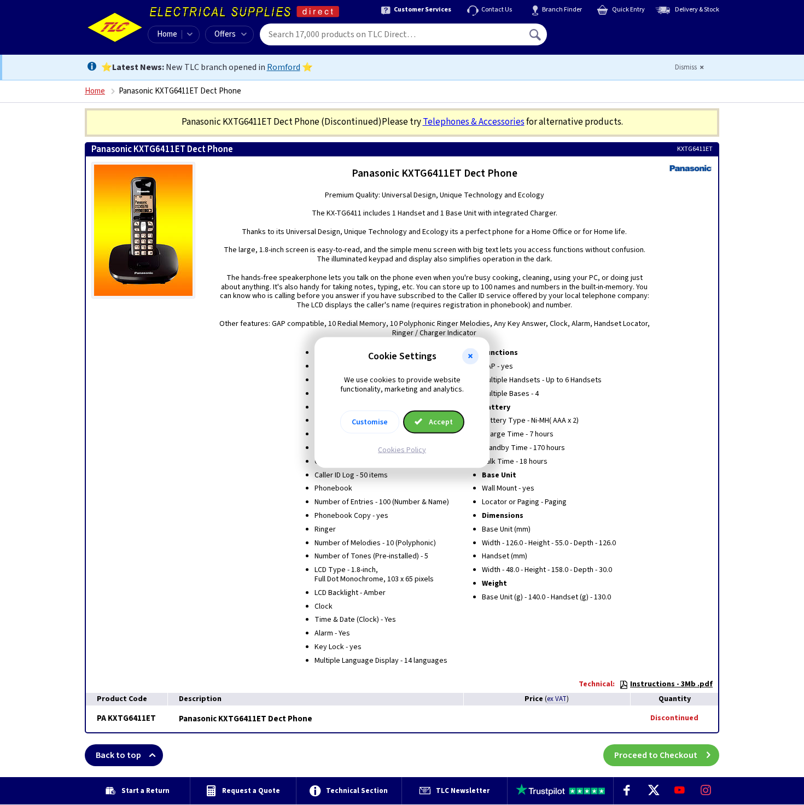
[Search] (536, 34)
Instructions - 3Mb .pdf (671, 684)
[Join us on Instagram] (706, 790)
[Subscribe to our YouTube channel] (679, 790)
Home (167, 34)
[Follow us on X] (653, 790)
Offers (225, 34)
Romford (283, 67)
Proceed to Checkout (655, 755)
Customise (370, 421)
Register (597, 38)
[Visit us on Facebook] (627, 790)
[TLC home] (115, 27)
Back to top (118, 755)
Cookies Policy (402, 449)
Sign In (605, 30)
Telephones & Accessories (474, 122)
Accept (440, 421)
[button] (470, 356)
